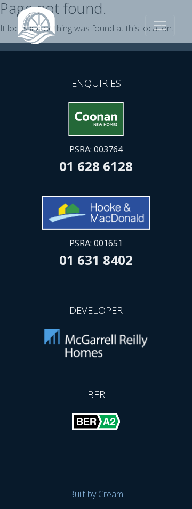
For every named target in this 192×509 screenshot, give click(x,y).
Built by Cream (96, 494)
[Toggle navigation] (160, 25)
